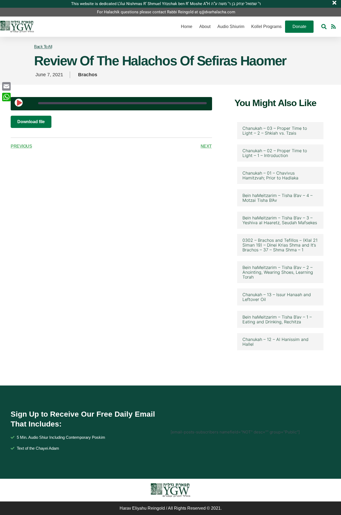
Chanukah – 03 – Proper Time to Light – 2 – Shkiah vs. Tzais (274, 130)
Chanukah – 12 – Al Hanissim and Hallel (275, 342)
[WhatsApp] (6, 97)
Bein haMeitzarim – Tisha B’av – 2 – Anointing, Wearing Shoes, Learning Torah (277, 272)
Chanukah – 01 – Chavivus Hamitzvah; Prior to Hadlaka (270, 175)
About (204, 26)
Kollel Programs (266, 26)
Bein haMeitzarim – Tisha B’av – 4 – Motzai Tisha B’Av (277, 198)
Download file (31, 121)
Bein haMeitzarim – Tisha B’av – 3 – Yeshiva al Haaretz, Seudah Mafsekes (279, 220)
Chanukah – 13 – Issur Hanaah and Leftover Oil (276, 297)
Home (186, 26)
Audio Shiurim (230, 26)
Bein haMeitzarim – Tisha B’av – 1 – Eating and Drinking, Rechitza (277, 319)
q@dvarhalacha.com (217, 12)
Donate (299, 26)
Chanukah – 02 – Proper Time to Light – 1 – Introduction (274, 153)
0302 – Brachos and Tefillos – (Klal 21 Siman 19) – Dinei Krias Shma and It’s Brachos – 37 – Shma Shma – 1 (280, 245)
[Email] (6, 86)
